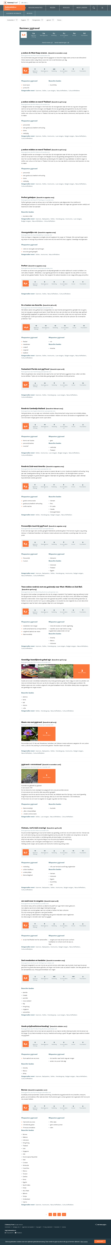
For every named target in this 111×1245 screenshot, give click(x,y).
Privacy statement (47, 1227)
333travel (49, 20)
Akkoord (100, 1241)
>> (64, 1214)
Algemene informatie (13, 13)
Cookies (64, 1227)
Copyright (38, 1227)
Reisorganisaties (36, 20)
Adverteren (7, 1227)
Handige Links (16, 1227)
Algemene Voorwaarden (28, 1227)
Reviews (29, 13)
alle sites (24, 3)
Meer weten (84, 1241)
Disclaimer (57, 1227)
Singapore (23, 20)
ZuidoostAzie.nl (11, 20)
